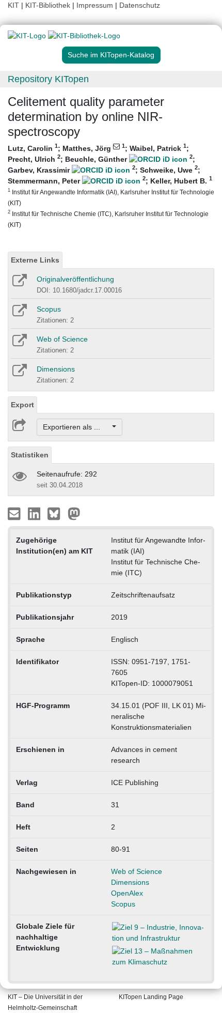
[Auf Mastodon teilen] (74, 513)
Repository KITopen (48, 79)
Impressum (94, 5)
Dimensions (56, 369)
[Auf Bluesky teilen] (56, 513)
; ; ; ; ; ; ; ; (111, 185)
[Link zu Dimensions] (19, 374)
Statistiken (30, 455)
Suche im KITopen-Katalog (111, 55)
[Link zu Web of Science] (19, 344)
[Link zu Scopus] (19, 314)
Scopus (49, 309)
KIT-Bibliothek (48, 5)
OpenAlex (127, 893)
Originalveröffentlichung (75, 279)
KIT (13, 5)
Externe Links (35, 260)
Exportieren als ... (76, 427)
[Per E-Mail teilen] (15, 513)
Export (22, 405)
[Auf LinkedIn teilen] (35, 513)
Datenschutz (139, 5)
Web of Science (62, 339)
